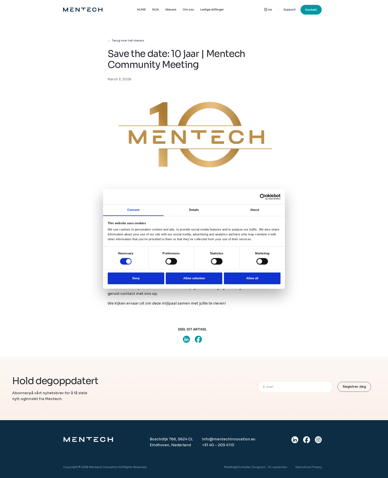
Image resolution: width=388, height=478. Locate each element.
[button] (268, 9)
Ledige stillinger (212, 9)
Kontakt (311, 10)
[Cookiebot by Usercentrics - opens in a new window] (262, 197)
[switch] (171, 261)
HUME (141, 9)
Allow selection (194, 278)
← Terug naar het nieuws (126, 40)
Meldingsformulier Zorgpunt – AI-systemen (255, 467)
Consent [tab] (133, 209)
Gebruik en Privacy (308, 467)
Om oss (188, 9)
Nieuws (171, 9)
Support (290, 9)
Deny (136, 278)
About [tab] (254, 209)
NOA (155, 9)
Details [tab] (194, 209)
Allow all (252, 278)
